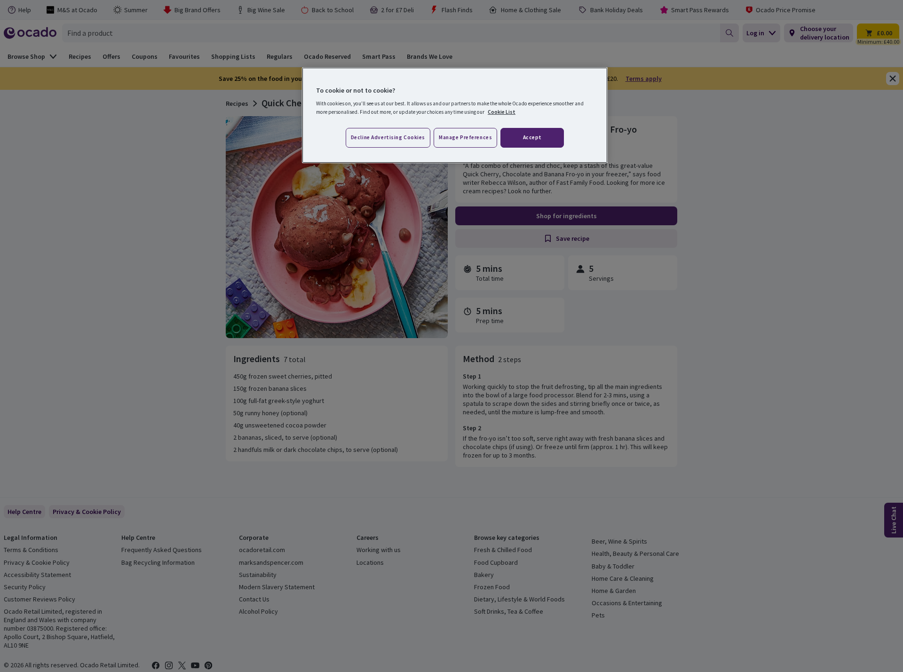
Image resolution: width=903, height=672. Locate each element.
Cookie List (501, 112)
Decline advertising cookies (388, 137)
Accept (532, 137)
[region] (455, 115)
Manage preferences (465, 137)
